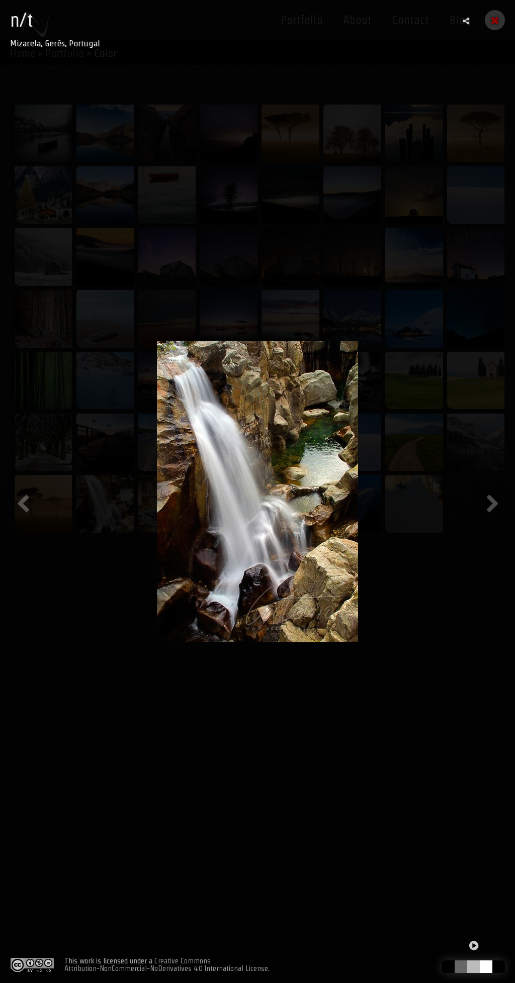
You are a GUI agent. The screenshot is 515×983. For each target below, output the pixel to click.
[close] (495, 20)
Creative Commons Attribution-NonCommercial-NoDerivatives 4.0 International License (166, 964)
